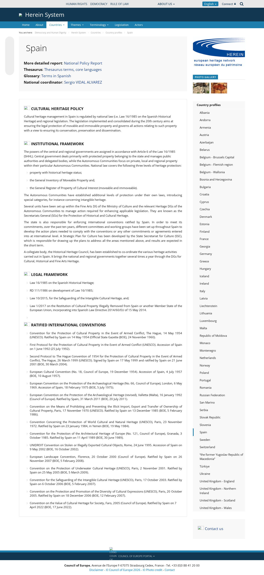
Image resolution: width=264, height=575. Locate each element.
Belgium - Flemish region (216, 164)
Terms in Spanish (56, 75)
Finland (204, 231)
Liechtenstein (208, 306)
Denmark (206, 217)
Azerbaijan (207, 142)
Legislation (122, 25)
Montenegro (208, 350)
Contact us (214, 528)
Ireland (204, 283)
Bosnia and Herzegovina (216, 179)
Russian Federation (212, 395)
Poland (204, 373)
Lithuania (206, 313)
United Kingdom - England (217, 481)
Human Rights (76, 4)
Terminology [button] (98, 25)
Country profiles (209, 105)
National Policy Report (83, 63)
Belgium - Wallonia (212, 172)
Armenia (205, 127)
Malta (203, 328)
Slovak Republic (210, 417)
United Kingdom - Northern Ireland (218, 491)
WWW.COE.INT (28, 4)
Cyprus (204, 202)
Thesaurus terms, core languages (73, 69)
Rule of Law (119, 4)
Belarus (205, 150)
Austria (204, 135)
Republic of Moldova (213, 336)
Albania (204, 112)
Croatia (204, 194)
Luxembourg (208, 321)
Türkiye (204, 466)
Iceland (204, 276)
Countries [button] (55, 25)
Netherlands (208, 358)
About (39, 25)
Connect (227, 4)
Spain (203, 432)
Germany (206, 254)
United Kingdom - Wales (216, 508)
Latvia (204, 298)
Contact (170, 570)
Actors (139, 25)
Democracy (98, 4)
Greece (204, 261)
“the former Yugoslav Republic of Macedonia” (221, 457)
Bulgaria (205, 187)
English (209, 4)
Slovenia (205, 425)
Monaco (205, 343)
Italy (202, 291)
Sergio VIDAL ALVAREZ (83, 82)
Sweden (205, 440)
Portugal (205, 380)
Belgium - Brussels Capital (217, 157)
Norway (205, 365)
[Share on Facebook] (10, 56)
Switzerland (207, 447)
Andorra (205, 120)
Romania (205, 387)
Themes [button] (76, 25)
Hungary (205, 269)
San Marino (207, 402)
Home (26, 25)
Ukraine (205, 474)
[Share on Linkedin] (10, 63)
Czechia (205, 209)
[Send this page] (10, 71)
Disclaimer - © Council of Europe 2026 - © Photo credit (126, 570)
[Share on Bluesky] (10, 41)
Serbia (204, 410)
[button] (132, 556)
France (204, 239)
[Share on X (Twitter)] (10, 49)
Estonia (204, 224)
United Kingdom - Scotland (217, 500)
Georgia (205, 246)
